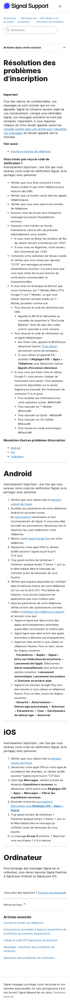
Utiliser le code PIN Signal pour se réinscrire (30, 940)
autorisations (23, 517)
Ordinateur (17, 456)
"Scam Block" (49, 346)
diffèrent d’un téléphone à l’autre (43, 611)
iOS (13, 452)
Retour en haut (13, 904)
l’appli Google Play (39, 538)
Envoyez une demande (52, 892)
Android (15, 448)
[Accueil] (28, 6)
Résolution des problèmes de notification (29, 957)
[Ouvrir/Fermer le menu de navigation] (60, 6)
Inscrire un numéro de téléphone (31, 151)
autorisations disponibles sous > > (37, 806)
